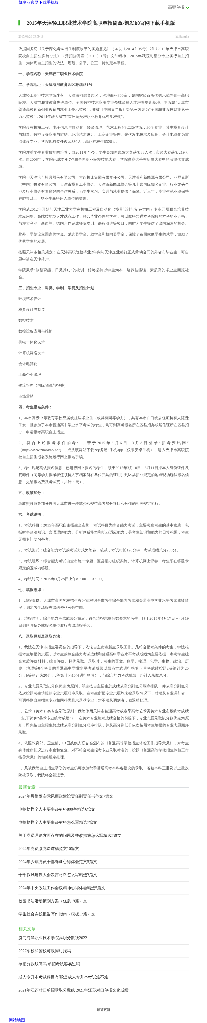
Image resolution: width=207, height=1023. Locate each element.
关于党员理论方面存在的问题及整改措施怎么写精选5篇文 (69, 835)
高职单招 (176, 7)
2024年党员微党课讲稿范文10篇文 (48, 848)
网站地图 (17, 1020)
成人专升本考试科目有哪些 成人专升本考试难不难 (63, 977)
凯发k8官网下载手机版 (38, 2)
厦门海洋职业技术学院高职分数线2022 (52, 938)
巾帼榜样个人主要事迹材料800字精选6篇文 (56, 809)
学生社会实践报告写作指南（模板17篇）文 (56, 914)
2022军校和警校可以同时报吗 (44, 951)
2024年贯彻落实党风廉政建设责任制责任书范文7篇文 (65, 796)
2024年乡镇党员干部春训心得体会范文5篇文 (57, 862)
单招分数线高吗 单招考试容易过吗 (49, 964)
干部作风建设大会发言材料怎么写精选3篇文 (57, 875)
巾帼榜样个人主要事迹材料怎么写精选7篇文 (57, 822)
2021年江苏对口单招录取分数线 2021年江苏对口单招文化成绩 (73, 990)
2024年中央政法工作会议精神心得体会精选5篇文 (61, 888)
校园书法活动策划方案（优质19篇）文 (52, 901)
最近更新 (103, 1010)
